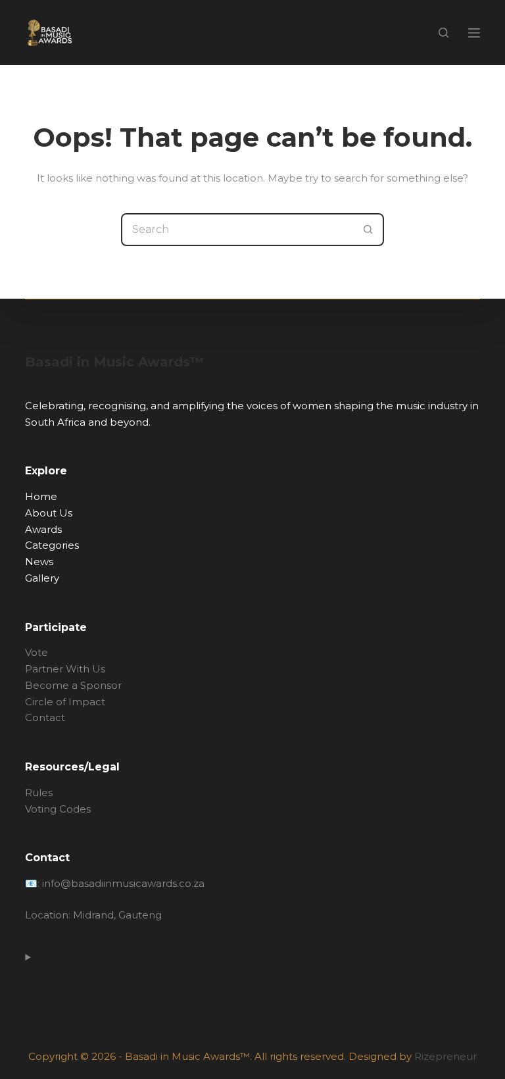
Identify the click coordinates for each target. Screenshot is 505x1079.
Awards (43, 529)
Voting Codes (58, 809)
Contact (45, 717)
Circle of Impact (66, 701)
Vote (36, 652)
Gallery (42, 578)
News (39, 561)
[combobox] (237, 229)
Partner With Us (65, 669)
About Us (48, 513)
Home (41, 496)
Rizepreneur (445, 1056)
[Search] (443, 33)
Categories (52, 545)
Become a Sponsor (73, 685)
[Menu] (474, 33)
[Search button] (367, 229)
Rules (39, 792)
